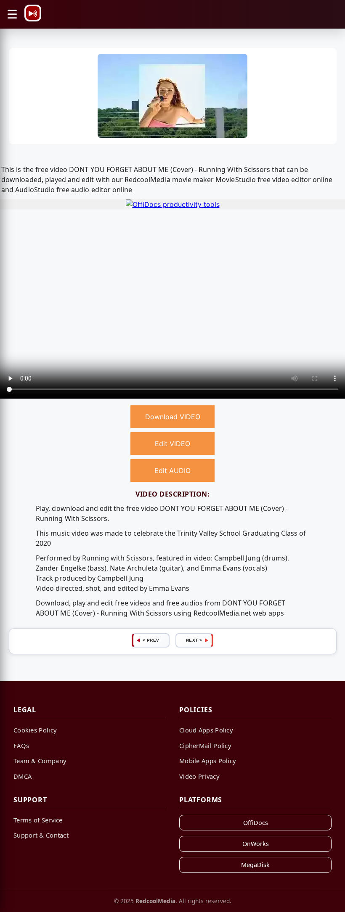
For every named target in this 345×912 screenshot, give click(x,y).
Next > (194, 640)
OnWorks (255, 844)
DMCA (22, 776)
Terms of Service (38, 820)
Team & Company (39, 760)
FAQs (21, 745)
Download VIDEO (172, 416)
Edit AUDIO (172, 470)
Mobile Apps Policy (207, 760)
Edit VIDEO (172, 443)
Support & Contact (41, 835)
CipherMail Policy (205, 745)
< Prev (151, 640)
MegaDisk (255, 865)
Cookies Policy (35, 730)
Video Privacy (199, 776)
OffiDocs (255, 823)
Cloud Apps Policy (206, 730)
